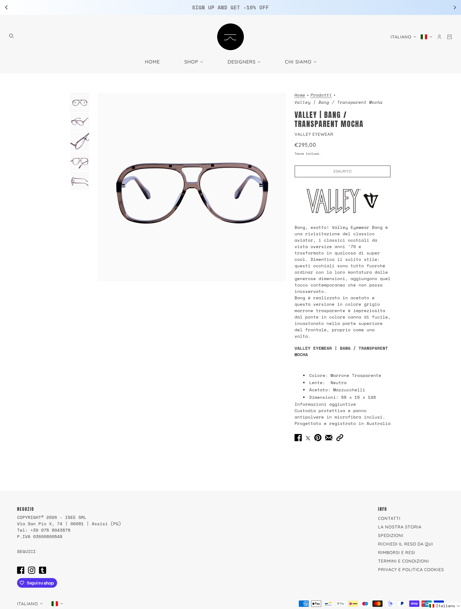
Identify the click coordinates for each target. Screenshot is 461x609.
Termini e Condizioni (403, 561)
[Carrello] (449, 37)
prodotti (321, 95)
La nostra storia (400, 527)
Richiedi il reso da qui (405, 544)
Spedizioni (390, 535)
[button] (339, 438)
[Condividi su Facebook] (298, 438)
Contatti (389, 518)
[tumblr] (42, 570)
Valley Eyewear (314, 134)
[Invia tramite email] (329, 438)
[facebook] (20, 570)
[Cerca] (11, 36)
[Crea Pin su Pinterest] (318, 438)
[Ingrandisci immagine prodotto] (192, 187)
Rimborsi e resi (396, 552)
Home (300, 95)
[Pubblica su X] (308, 437)
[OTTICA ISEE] (230, 36)
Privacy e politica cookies (411, 569)
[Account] (439, 37)
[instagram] (31, 570)
